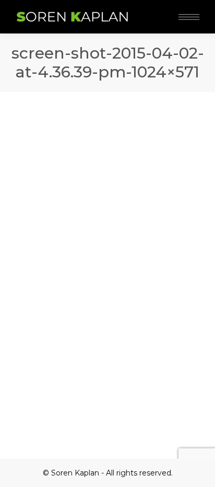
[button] (155, 9)
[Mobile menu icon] (188, 17)
